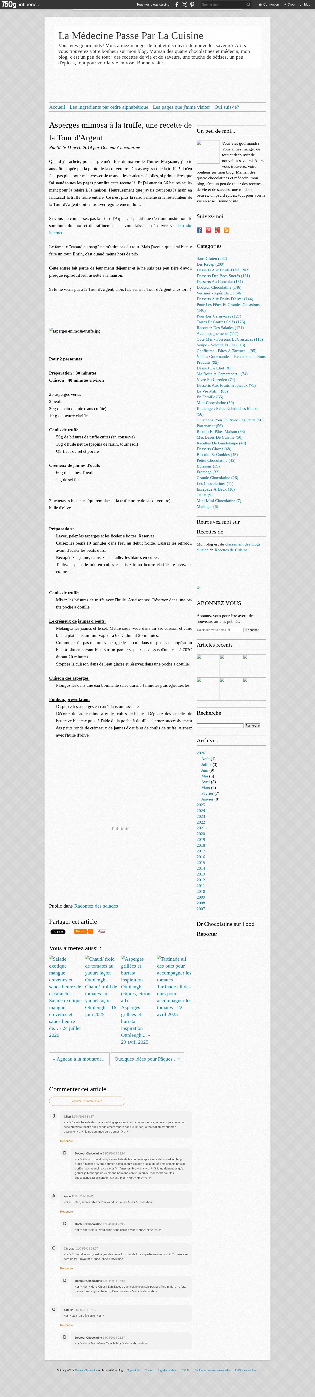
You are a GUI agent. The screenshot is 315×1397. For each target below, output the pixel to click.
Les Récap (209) (210, 264)
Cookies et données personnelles (212, 1370)
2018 (201, 845)
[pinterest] (192, 4)
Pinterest (208, 230)
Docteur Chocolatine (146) (219, 287)
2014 (201, 868)
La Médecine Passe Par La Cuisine (130, 35)
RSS (226, 230)
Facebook (199, 230)
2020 (201, 833)
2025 (201, 805)
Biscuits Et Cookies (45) (217, 454)
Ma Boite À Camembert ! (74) (222, 374)
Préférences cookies (246, 1370)
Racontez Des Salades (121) (220, 327)
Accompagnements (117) (217, 333)
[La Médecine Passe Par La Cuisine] (208, 152)
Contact (149, 1370)
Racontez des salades (96, 906)
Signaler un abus (167, 1370)
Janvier (207, 799)
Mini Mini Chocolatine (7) (219, 500)
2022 (201, 822)
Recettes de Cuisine (231, 550)
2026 (201, 753)
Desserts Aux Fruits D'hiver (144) (225, 299)
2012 (201, 880)
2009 (201, 897)
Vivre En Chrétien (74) (216, 379)
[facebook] (177, 4)
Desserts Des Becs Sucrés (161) (223, 275)
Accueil (57, 107)
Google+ (217, 230)
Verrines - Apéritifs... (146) (219, 293)
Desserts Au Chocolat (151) (220, 281)
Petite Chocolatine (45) (216, 460)
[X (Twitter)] (184, 4)
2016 (201, 856)
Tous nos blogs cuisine (153, 4)
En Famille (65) (210, 397)
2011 (201, 885)
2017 (201, 851)
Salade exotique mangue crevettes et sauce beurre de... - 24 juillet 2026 (65, 1018)
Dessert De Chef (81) (214, 368)
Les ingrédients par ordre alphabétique (109, 107)
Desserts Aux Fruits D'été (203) (223, 270)
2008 (201, 903)
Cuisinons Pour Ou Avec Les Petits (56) (230, 420)
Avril (205, 781)
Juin (204, 770)
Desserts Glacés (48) (214, 449)
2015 (201, 862)
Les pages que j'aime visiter (181, 107)
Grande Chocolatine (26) (217, 477)
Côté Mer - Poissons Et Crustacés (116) (230, 339)
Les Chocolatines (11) (215, 483)
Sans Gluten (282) (212, 258)
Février (207, 793)
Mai (204, 776)
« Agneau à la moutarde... (79, 1059)
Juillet (206, 764)
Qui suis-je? (226, 107)
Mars (205, 787)
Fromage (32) (208, 472)
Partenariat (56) (210, 425)
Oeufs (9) (205, 495)
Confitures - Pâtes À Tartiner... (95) (226, 350)
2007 (201, 908)
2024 (201, 810)
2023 (201, 816)
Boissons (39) (208, 466)
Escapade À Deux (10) (216, 489)
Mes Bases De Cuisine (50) (220, 437)
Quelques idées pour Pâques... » (148, 1059)
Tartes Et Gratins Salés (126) (221, 322)
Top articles (134, 1370)
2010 (201, 891)
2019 (201, 839)
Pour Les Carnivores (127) (219, 316)
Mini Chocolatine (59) (215, 402)
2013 (201, 874)
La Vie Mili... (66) (212, 391)
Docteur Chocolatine (86, 1370)
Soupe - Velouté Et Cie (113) (221, 345)
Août (205, 758)
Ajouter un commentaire (87, 1101)
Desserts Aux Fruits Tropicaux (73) (226, 385)
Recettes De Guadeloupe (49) (221, 443)
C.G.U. (186, 1370)
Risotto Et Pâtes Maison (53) (221, 431)
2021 (201, 828)
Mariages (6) (207, 506)
